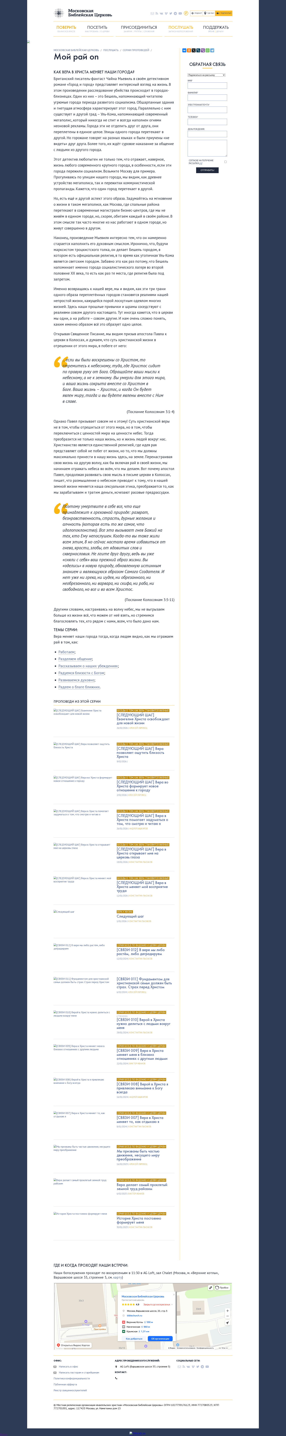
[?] (201, 163)
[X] (194, 50)
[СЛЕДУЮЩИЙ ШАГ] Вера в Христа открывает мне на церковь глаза (141, 853)
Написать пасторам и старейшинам (79, 1372)
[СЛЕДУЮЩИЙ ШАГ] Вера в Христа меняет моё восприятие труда (142, 886)
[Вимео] (166, 13)
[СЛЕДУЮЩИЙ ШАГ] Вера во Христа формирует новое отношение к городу (142, 786)
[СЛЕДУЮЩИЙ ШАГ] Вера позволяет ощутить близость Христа (140, 752)
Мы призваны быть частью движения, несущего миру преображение (138, 1155)
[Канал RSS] (157, 13)
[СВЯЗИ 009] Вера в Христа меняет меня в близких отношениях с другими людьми (142, 1054)
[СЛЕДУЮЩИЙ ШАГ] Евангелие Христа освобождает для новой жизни (143, 718)
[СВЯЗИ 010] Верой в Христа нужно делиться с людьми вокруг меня (143, 1023)
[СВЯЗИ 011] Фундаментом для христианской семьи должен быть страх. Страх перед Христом (144, 982)
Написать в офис (68, 1366)
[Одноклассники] (189, 50)
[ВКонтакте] (184, 50)
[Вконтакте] (161, 13)
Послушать (111, 50)
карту (117, 1277)
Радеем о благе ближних (79, 686)
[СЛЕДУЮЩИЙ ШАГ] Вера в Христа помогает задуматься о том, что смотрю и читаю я (142, 819)
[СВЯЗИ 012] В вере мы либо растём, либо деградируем (141, 951)
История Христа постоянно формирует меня (139, 1220)
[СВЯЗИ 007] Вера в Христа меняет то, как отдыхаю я (140, 1119)
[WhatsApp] (208, 50)
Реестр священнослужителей (70, 1390)
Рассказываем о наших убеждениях (88, 665)
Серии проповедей (136, 50)
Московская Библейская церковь (76, 50)
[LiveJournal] (198, 50)
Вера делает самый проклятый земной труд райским (142, 1186)
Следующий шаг (130, 916)
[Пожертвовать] (186, 13)
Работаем (66, 651)
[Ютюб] (180, 13)
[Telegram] (212, 50)
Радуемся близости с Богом (81, 672)
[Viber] (203, 50)
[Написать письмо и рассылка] (152, 13)
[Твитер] (170, 13)
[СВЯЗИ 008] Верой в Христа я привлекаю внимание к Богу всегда (142, 1088)
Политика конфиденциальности (72, 1378)
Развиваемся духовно (76, 680)
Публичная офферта (65, 1384)
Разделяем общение (75, 658)
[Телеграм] (175, 13)
